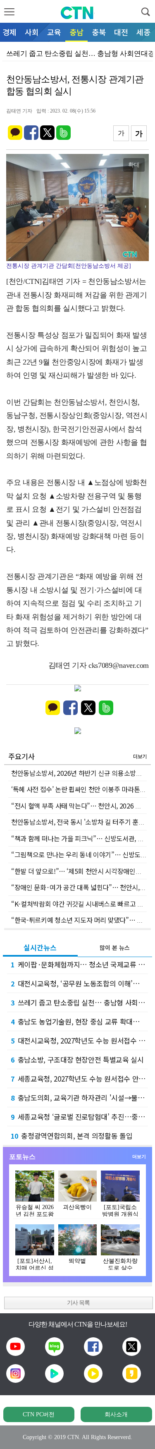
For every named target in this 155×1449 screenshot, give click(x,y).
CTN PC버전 (39, 1414)
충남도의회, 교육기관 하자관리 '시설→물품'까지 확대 (79, 1097)
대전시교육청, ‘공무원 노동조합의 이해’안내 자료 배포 (79, 983)
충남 (76, 31)
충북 (99, 31)
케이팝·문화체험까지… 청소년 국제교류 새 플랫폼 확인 (79, 964)
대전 (121, 31)
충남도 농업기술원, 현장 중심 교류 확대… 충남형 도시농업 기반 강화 (79, 1021)
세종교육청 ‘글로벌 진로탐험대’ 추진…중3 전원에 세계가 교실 (79, 1116)
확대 (134, 164)
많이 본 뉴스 (115, 947)
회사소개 (116, 1414)
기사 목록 (78, 1303)
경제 (9, 31)
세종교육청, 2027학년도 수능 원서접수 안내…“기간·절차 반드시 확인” (79, 1078)
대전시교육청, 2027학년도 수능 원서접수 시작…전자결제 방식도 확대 (79, 1040)
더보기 (140, 756)
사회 (32, 31)
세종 (143, 31)
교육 (54, 31)
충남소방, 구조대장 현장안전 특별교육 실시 (77, 1059)
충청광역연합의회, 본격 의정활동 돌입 (71, 1135)
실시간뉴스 (40, 947)
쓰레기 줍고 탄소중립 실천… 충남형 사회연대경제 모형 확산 (79, 1002)
